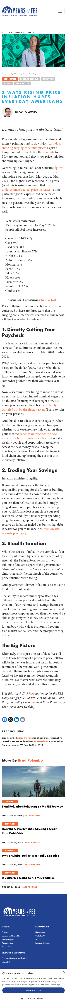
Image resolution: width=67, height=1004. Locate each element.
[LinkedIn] (16, 719)
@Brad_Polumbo (25, 737)
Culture (9, 802)
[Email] (22, 719)
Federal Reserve (29, 79)
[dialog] (33, 986)
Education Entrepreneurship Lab (14, 958)
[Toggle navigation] (60, 11)
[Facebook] (4, 719)
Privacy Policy (7, 947)
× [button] (63, 972)
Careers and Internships (11, 936)
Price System (23, 83)
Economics (10, 79)
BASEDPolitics (41, 741)
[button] (33, 998)
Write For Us (40, 936)
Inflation (48, 79)
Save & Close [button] (33, 990)
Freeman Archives (42, 943)
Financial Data (7, 943)
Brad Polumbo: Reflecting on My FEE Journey (32, 806)
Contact (5, 932)
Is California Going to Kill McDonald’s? (28, 878)
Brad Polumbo (26, 112)
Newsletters (40, 932)
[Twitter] (10, 719)
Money (8, 83)
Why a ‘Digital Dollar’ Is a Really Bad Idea (31, 855)
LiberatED (6, 962)
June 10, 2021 (48, 299)
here (31, 693)
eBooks (38, 939)
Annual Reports (8, 939)
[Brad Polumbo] (7, 111)
